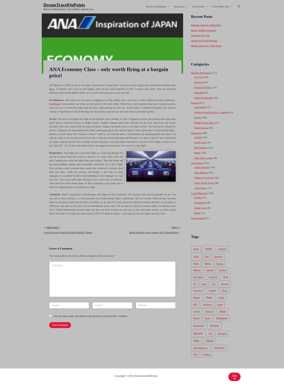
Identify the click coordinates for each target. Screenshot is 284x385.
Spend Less (179, 6)
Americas (222, 249)
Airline (208, 248)
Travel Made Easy (220, 6)
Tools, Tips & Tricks (204, 183)
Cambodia (210, 270)
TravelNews (219, 347)
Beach (196, 263)
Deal (225, 276)
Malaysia (210, 311)
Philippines (222, 318)
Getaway (212, 290)
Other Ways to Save (203, 158)
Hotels (197, 153)
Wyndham (207, 354)
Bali (207, 256)
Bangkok (218, 256)
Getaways (198, 82)
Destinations (200, 203)
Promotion (198, 325)
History (196, 297)
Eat (213, 284)
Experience (198, 290)
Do (194, 284)
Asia (196, 256)
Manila (223, 311)
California (197, 270)
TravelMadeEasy (200, 348)
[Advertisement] (142, 38)
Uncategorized (197, 218)
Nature (208, 318)
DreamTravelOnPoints (64, 4)
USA (195, 354)
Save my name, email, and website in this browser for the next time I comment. (91, 316)
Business (220, 264)
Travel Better (198, 6)
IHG (195, 304)
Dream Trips (200, 208)
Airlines (198, 137)
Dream (204, 284)
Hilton (224, 290)
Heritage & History (203, 87)
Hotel (209, 297)
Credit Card (213, 277)
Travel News (200, 188)
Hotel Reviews (201, 172)
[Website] (156, 306)
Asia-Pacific (200, 107)
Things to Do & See (203, 178)
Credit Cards (200, 142)
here (141, 85)
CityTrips (222, 270)
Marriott (196, 318)
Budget (207, 263)
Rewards (198, 333)
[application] (167, 6)
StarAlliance (55, 104)
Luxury (196, 311)
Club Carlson (198, 277)
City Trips (199, 77)
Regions (194, 103)
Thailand (209, 341)
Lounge (220, 304)
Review (214, 325)
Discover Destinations (156, 6)
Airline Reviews (201, 167)
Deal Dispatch (200, 148)
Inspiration (199, 92)
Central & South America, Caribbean (211, 112)
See (210, 333)
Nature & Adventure (203, 98)
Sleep (196, 340)
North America (201, 128)
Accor (196, 249)
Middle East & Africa (204, 123)
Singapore (222, 333)
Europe (197, 117)
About (234, 376)
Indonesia (207, 304)
